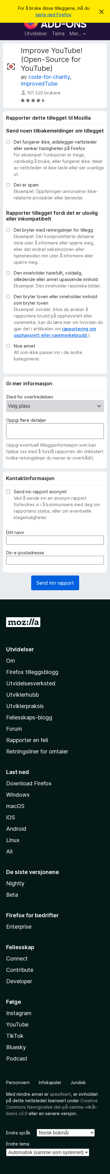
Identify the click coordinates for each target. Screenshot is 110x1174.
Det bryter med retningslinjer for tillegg (53, 230)
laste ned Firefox (53, 14)
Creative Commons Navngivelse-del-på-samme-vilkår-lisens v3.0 (52, 1107)
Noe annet (24, 345)
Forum (14, 729)
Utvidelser (35, 33)
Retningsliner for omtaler (37, 751)
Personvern (18, 1082)
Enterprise (18, 926)
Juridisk (78, 1082)
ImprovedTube (39, 83)
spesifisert (60, 1094)
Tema (58, 33)
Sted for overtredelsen (29, 396)
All (9, 851)
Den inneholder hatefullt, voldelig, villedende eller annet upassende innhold (56, 276)
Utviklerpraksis (25, 706)
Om (10, 660)
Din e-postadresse (26, 553)
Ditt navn (16, 532)
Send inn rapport (55, 583)
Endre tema (17, 1143)
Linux (13, 840)
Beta (12, 894)
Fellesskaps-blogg (29, 717)
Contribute (19, 970)
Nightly (15, 883)
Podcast (17, 1058)
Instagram (18, 1013)
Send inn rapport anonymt (40, 491)
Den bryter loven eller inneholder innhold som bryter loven (55, 300)
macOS (15, 806)
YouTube (17, 1024)
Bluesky (16, 1047)
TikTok (15, 1036)
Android (16, 829)
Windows (18, 794)
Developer (19, 981)
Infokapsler (50, 1082)
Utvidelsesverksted (30, 683)
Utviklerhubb (22, 694)
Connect (17, 958)
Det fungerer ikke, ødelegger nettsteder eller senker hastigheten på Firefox (55, 145)
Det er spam (26, 184)
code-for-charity (49, 77)
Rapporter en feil (27, 740)
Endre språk (18, 1132)
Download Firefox (29, 783)
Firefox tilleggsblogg (32, 672)
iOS (10, 817)
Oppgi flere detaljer (26, 420)
